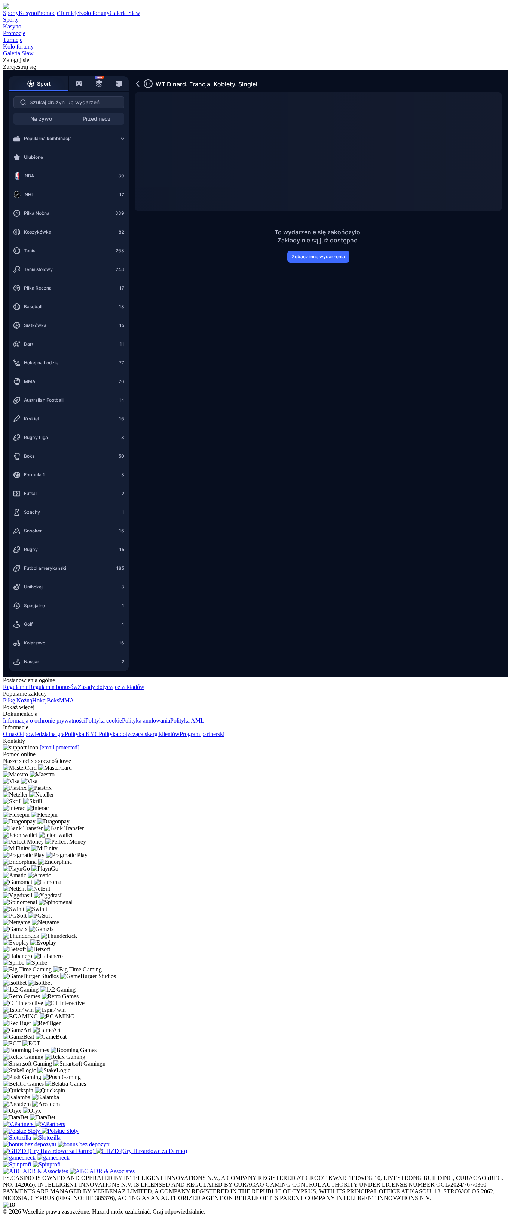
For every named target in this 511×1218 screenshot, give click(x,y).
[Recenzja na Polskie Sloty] (22, 1131)
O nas (10, 734)
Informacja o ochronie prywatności (44, 720)
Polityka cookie (103, 720)
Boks (53, 700)
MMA (66, 700)
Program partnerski (202, 734)
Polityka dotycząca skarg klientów (139, 734)
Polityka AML (187, 720)
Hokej (39, 700)
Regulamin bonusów (53, 687)
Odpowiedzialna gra (41, 734)
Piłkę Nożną (17, 700)
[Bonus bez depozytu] (30, 1144)
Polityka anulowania (146, 720)
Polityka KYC (82, 734)
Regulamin (16, 687)
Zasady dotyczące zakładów (111, 687)
